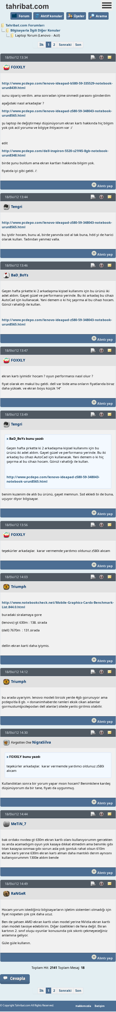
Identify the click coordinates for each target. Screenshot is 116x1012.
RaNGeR (18, 893)
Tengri (16, 206)
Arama (101, 16)
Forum (24, 16)
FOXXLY (18, 67)
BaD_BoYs (19, 275)
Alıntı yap (104, 186)
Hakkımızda (83, 1006)
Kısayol (93, 57)
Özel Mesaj (110, 57)
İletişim (100, 1006)
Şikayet (102, 57)
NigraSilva (41, 742)
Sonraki (65, 44)
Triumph (18, 586)
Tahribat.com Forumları (25, 25)
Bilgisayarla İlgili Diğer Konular (35, 30)
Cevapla (17, 978)
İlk (42, 44)
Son (78, 44)
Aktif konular (51, 16)
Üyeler (79, 16)
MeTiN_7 (18, 823)
